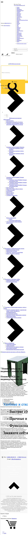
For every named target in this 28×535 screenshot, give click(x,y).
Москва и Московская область (22, 20)
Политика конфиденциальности (14, 498)
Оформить (14, 518)
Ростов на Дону (19, 36)
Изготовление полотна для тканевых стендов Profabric (14, 469)
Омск (18, 31)
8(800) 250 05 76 (8, 23)
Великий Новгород (20, 38)
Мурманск (19, 15)
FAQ (14, 464)
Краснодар (19, 14)
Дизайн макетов (14, 474)
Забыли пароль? (19, 54)
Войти (13, 52)
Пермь (18, 22)
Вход (3, 55)
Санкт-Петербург (20, 30)
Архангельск (19, 34)
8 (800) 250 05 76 (11, 457)
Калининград (19, 40)
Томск (18, 24)
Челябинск (19, 11)
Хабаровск (19, 27)
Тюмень (18, 29)
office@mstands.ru (7, 25)
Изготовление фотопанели (14, 466)
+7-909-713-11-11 (21, 457)
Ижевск (18, 8)
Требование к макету (14, 476)
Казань (18, 21)
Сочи (18, 26)
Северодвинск (19, 16)
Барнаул (18, 39)
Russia (18, 41)
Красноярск (19, 13)
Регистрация (7, 55)
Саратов (18, 12)
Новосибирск (19, 35)
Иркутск (18, 17)
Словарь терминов (14, 472)
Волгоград (19, 19)
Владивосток (19, 32)
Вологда (18, 37)
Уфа (17, 25)
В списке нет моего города (21, 43)
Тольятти (18, 28)
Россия (18, 7)
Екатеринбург (19, 9)
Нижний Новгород (20, 10)
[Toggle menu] (2, 2)
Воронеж (18, 23)
